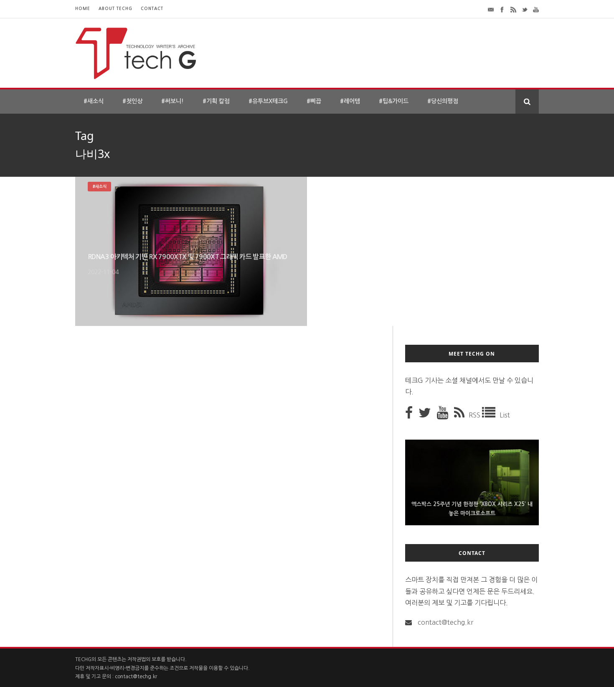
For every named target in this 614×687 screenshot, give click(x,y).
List (505, 415)
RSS (475, 415)
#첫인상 (132, 101)
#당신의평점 (442, 101)
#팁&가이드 (393, 101)
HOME (82, 8)
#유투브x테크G (268, 101)
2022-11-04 (103, 272)
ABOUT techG (115, 8)
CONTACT (152, 8)
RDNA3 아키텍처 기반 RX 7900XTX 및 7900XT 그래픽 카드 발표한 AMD (187, 257)
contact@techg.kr (445, 622)
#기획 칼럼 (216, 101)
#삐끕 (314, 101)
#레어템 (350, 101)
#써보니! (172, 101)
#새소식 (94, 101)
